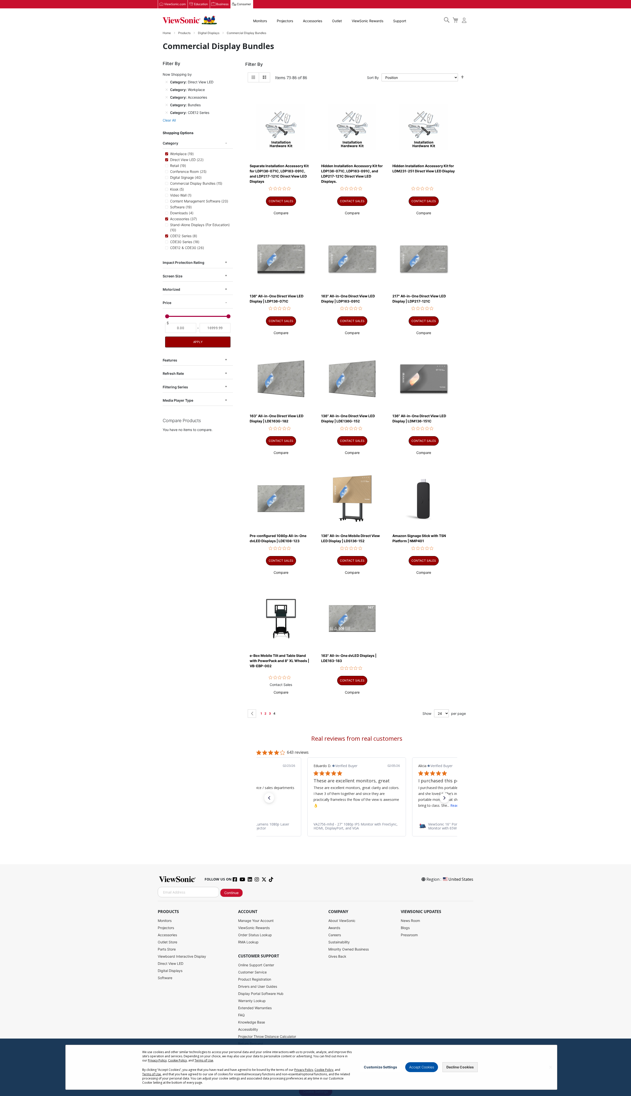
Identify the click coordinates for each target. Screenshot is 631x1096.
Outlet (337, 21)
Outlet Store (167, 942)
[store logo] (190, 20)
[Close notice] (551, 1067)
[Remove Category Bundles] (166, 104)
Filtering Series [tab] (175, 387)
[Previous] (252, 713)
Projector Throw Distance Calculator (267, 1036)
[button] (281, 213)
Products (184, 33)
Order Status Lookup (255, 935)
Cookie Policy (177, 1060)
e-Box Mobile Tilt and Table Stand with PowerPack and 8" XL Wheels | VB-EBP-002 (279, 660)
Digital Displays (209, 33)
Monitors (260, 21)
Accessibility (248, 1029)
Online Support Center (256, 965)
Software (165, 978)
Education (201, 4)
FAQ (241, 1015)
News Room (410, 920)
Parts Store (167, 949)
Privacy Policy (157, 1060)
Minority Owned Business (348, 949)
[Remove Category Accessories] (166, 97)
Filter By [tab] (254, 64)
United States (460, 879)
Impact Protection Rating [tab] (183, 262)
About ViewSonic (341, 920)
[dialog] (315, 1067)
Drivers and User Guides (257, 986)
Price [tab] (167, 303)
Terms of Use (203, 1060)
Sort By (373, 77)
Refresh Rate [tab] (173, 373)
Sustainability (339, 942)
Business (222, 4)
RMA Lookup (248, 942)
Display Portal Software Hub (260, 993)
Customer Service (252, 972)
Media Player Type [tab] (178, 400)
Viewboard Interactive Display (182, 956)
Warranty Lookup (252, 1001)
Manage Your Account (256, 920)
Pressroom (409, 935)
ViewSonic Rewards (367, 21)
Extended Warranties (255, 1008)
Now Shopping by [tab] (177, 74)
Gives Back (337, 956)
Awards (334, 928)
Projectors (285, 21)
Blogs (405, 928)
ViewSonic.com (175, 4)
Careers (334, 935)
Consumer (244, 4)
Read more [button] (354, 805)
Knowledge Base (251, 1022)
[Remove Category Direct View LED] (166, 81)
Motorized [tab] (171, 289)
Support (399, 21)
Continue (231, 893)
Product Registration (254, 979)
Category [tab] (170, 143)
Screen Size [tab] (172, 276)
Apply (198, 342)
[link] (357, 826)
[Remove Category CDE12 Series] (166, 112)
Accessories (312, 21)
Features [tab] (170, 360)
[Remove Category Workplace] (166, 89)
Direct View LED (170, 963)
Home (167, 33)
